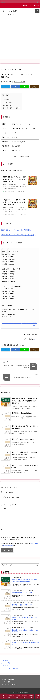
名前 (2, 529)
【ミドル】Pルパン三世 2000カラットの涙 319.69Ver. (25, 643)
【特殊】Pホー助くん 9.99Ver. (21, 413)
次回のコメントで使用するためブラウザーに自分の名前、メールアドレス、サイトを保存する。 (21, 539)
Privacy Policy (34, 543)
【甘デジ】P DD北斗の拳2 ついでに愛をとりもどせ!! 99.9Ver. (25, 618)
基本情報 (6, 99)
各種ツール (7, 105)
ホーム (4, 69)
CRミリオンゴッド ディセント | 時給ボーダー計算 (17, 235)
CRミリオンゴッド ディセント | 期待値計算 (15, 230)
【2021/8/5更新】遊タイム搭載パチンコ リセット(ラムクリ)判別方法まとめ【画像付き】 (24, 400)
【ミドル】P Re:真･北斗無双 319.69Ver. (22, 605)
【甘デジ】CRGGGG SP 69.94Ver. (22, 439)
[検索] (37, 1)
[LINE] (24, 86)
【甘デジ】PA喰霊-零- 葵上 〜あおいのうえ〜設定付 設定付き (24, 453)
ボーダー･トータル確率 (16, 69)
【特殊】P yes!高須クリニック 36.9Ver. (22, 592)
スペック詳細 (7, 102)
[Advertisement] (20, 39)
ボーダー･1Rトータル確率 (11, 108)
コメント (3, 508)
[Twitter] (5, 86)
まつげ (36, 339)
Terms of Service (8, 545)
